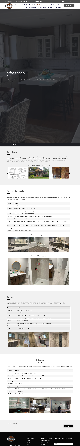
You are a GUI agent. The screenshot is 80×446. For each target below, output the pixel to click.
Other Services (40, 4)
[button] (7, 173)
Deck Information (30, 4)
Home (8, 144)
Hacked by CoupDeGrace (55, 4)
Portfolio (17, 4)
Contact (46, 4)
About (23, 4)
